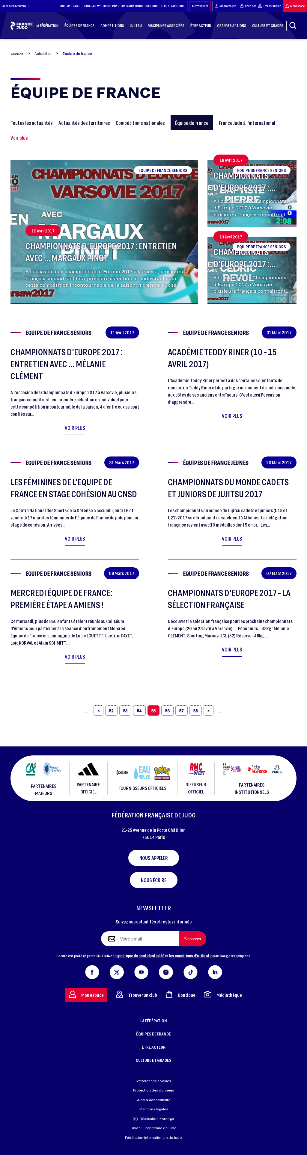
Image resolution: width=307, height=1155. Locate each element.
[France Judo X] (117, 970)
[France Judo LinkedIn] (215, 970)
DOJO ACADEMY (92, 5)
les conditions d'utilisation (192, 955)
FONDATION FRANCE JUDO (136, 5)
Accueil (16, 54)
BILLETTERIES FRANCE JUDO (168, 5)
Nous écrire (153, 880)
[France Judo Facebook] (92, 970)
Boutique (250, 6)
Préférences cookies (153, 1081)
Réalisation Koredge (157, 1119)
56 (167, 710)
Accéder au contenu (14, 6)
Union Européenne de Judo (154, 1128)
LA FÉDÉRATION (153, 1020)
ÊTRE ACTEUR (153, 1047)
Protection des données (153, 1090)
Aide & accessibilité (153, 1100)
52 (111, 710)
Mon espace (297, 6)
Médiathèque (227, 6)
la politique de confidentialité (139, 955)
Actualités (42, 53)
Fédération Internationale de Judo (153, 1137)
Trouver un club (272, 6)
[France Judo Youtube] (141, 970)
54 (139, 710)
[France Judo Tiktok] (190, 970)
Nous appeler (153, 858)
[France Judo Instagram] (166, 970)
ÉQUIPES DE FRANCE (153, 1033)
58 (195, 710)
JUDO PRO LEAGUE (70, 5)
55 (153, 710)
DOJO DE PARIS (111, 5)
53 (125, 710)
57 (181, 710)
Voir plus (19, 138)
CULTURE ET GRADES (153, 1060)
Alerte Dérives (200, 6)
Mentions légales (153, 1109)
